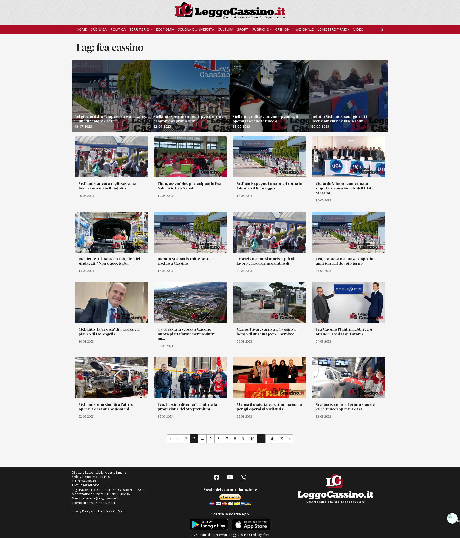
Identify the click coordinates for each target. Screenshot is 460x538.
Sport (242, 29)
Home (82, 29)
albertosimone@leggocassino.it (93, 503)
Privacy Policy (81, 511)
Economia (165, 29)
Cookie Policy (101, 511)
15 (281, 438)
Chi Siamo (119, 511)
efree (266, 535)
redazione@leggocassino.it (99, 498)
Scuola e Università (196, 29)
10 (252, 438)
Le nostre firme (332, 29)
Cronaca (99, 29)
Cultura (225, 29)
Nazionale (304, 29)
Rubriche (260, 29)
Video (358, 29)
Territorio (139, 29)
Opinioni (283, 29)
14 (271, 438)
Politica (118, 29)
